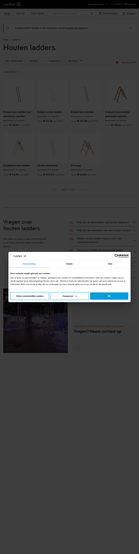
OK (109, 296)
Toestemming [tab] (28, 264)
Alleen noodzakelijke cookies (30, 296)
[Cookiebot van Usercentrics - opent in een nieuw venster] (117, 256)
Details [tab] (69, 264)
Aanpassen (68, 296)
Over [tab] (110, 264)
